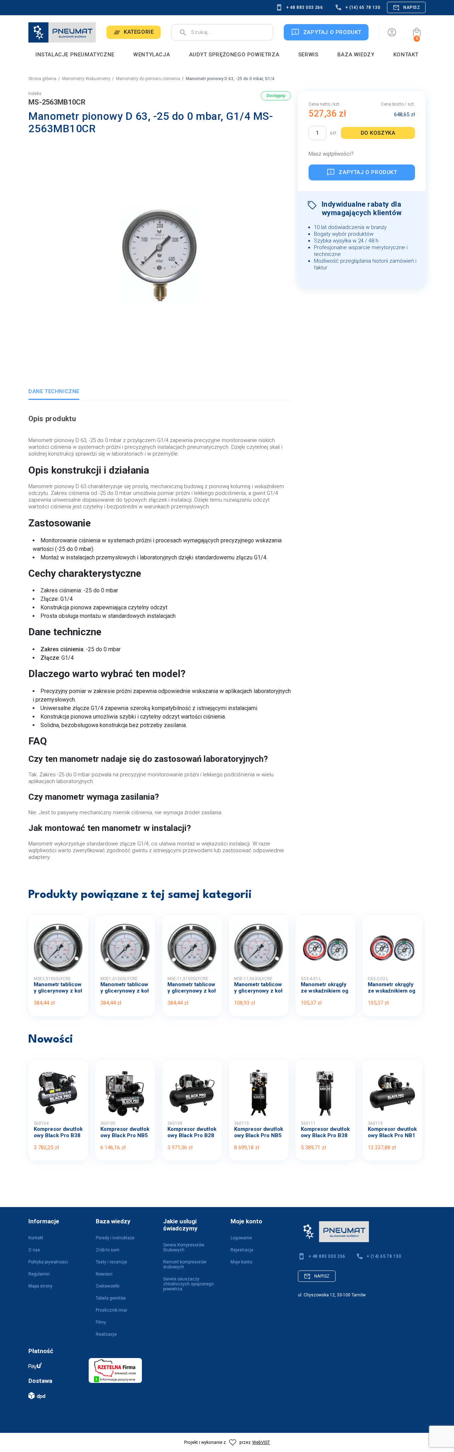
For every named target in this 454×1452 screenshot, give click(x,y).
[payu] (55, 1366)
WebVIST (261, 1442)
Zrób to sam (108, 1249)
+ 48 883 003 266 (304, 7)
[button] (417, 32)
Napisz (411, 7)
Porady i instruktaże (115, 1237)
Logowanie (241, 1237)
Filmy (101, 1322)
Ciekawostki (108, 1286)
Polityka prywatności (48, 1262)
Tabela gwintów (111, 1298)
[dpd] (55, 1395)
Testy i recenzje (111, 1262)
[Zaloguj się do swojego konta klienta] (392, 32)
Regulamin (39, 1274)
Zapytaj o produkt (368, 172)
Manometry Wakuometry (86, 78)
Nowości (104, 1274)
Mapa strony (40, 1286)
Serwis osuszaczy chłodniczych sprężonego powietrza (188, 1284)
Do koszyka (378, 133)
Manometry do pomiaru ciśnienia (148, 78)
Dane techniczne (53, 391)
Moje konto (241, 1262)
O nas (34, 1249)
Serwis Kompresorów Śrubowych (183, 1247)
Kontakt (35, 1237)
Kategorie (139, 32)
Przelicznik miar (111, 1310)
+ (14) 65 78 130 (362, 7)
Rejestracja (242, 1249)
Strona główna (42, 78)
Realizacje (106, 1334)
